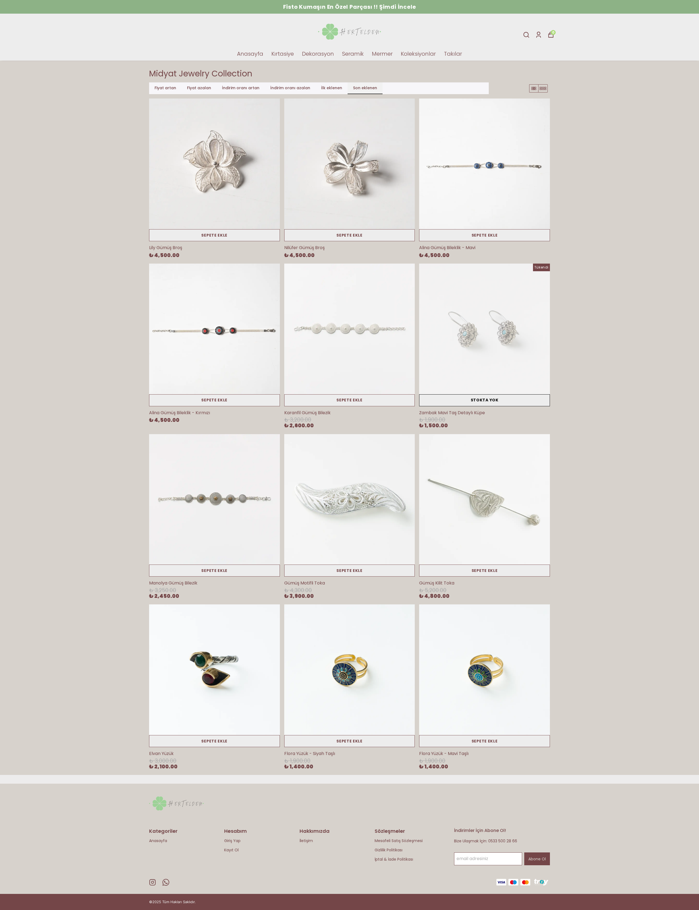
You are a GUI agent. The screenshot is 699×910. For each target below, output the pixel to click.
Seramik (353, 54)
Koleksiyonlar (418, 54)
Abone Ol (537, 859)
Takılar (453, 54)
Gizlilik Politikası (388, 850)
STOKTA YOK (485, 400)
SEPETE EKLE (214, 235)
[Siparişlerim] (538, 34)
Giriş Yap (232, 840)
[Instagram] (152, 882)
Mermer (382, 54)
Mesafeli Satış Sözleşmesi (399, 840)
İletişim (306, 840)
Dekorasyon (318, 54)
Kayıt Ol (231, 850)
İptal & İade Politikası (394, 859)
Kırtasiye (282, 54)
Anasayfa (250, 54)
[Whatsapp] (165, 882)
